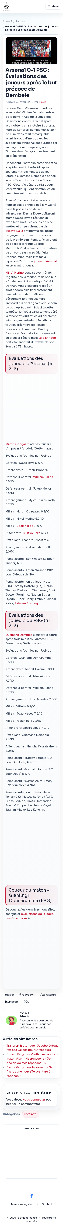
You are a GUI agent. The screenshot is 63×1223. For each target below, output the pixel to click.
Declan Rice (24, 526)
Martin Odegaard (17, 444)
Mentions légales (22, 1204)
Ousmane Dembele (18, 635)
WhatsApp (50, 994)
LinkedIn (13, 1001)
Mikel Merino (14, 273)
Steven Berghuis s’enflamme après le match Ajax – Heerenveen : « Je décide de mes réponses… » (32, 1058)
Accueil (7, 21)
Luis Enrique (47, 338)
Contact (47, 1204)
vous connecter (34, 1099)
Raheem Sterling (26, 603)
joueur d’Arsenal (45, 261)
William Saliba (43, 477)
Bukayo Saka (14, 231)
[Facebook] (31, 1195)
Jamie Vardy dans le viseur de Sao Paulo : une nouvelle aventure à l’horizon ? (30, 1072)
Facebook (28, 994)
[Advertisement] (32, 409)
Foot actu (21, 21)
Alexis (42, 102)
